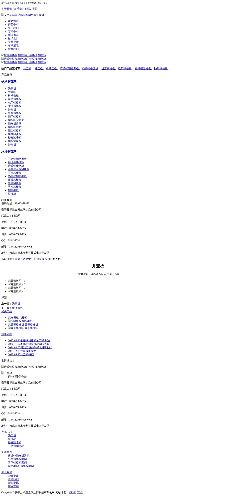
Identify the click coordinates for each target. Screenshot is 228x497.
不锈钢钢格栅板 (69, 68)
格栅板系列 (9, 152)
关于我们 (6, 8)
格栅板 (12, 193)
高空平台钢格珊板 (18, 169)
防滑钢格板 (161, 68)
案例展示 (13, 35)
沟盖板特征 (21, 354)
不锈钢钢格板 (16, 445)
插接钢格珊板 (90, 68)
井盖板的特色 (22, 351)
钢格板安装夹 (16, 120)
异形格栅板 (14, 183)
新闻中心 (13, 31)
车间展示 (13, 45)
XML (80, 492)
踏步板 (12, 109)
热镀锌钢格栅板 (17, 176)
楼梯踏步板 (14, 134)
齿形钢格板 (108, 68)
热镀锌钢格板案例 (18, 455)
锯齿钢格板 (14, 130)
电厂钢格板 (125, 68)
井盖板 (39, 68)
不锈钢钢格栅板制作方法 (29, 343)
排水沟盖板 (14, 141)
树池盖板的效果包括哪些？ (30, 347)
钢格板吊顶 (14, 123)
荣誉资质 (13, 42)
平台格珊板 (14, 172)
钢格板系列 (9, 82)
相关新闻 (6, 334)
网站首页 (13, 21)
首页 (17, 259)
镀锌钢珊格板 (143, 68)
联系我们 (19, 8)
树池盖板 (51, 68)
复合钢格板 (14, 113)
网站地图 (31, 8)
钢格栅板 (13, 190)
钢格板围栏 (14, 127)
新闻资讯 (13, 482)
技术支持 (13, 38)
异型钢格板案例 (17, 462)
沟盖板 (27, 68)
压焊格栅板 (14, 179)
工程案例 (6, 452)
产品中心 (13, 24)
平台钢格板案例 (17, 459)
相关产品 (6, 311)
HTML (72, 492)
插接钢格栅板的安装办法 (29, 340)
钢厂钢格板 (14, 116)
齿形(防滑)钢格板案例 (21, 466)
